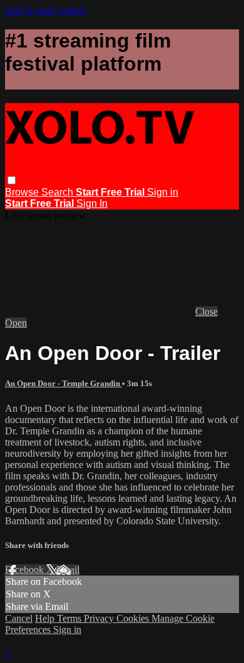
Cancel (19, 618)
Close (206, 311)
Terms (70, 618)
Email (67, 569)
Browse (23, 192)
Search (58, 192)
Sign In (92, 203)
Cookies (133, 618)
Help (46, 618)
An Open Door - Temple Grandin (63, 383)
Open (16, 322)
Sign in (162, 192)
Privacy (100, 618)
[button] (12, 180)
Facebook (25, 569)
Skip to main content (45, 10)
